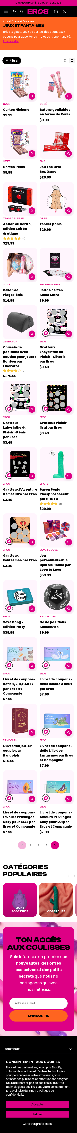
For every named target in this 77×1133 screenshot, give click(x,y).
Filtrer (14, 60)
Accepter (37, 1104)
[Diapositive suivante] (73, 878)
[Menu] (6, 11)
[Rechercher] (22, 11)
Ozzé (6, 104)
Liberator (10, 341)
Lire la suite (11, 41)
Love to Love (49, 549)
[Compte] (64, 11)
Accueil (7, 21)
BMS (42, 161)
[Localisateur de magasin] (56, 11)
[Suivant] (55, 845)
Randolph (10, 740)
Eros (43, 341)
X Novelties (48, 616)
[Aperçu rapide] (32, 96)
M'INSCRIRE (38, 1016)
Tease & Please (13, 218)
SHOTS (44, 483)
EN (14, 11)
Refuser (38, 1114)
